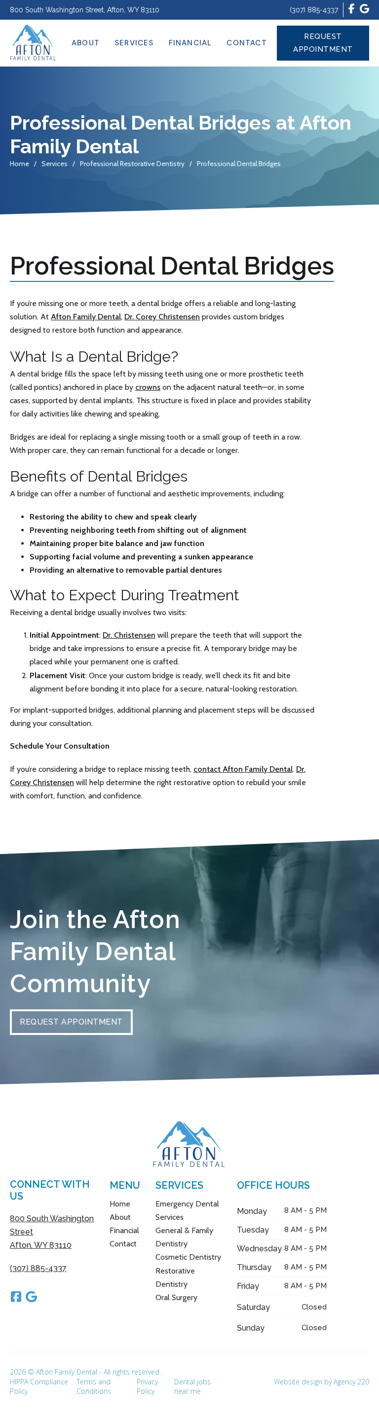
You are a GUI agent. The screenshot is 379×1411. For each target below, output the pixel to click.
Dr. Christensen (129, 635)
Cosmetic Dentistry (188, 1257)
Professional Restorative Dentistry (132, 163)
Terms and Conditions (93, 1386)
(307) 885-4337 (314, 10)
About (86, 43)
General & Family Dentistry (184, 1237)
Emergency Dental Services (187, 1210)
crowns (147, 387)
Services (134, 43)
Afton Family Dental (86, 316)
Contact (246, 43)
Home (19, 163)
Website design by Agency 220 (321, 1381)
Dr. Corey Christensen (162, 316)
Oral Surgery (176, 1297)
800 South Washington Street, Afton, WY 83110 (84, 10)
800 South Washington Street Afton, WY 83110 (52, 1232)
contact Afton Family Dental (243, 769)
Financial (190, 43)
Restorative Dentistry (175, 1277)
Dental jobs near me (192, 1386)
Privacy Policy (147, 1386)
